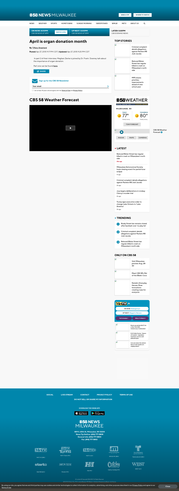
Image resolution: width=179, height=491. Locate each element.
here (55, 66)
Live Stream (67, 395)
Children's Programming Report (101, 482)
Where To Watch (142, 15)
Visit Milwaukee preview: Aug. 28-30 (139, 263)
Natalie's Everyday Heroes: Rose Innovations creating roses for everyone (139, 287)
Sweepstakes (102, 23)
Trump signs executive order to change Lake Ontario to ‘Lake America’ (129, 204)
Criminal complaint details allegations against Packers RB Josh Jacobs (139, 50)
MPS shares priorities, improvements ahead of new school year (137, 82)
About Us (135, 23)
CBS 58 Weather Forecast (160, 131)
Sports (54, 23)
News (31, 23)
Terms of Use (66, 91)
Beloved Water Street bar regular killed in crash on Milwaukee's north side (139, 65)
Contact (84, 395)
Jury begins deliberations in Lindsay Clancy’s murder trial (131, 192)
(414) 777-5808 (97, 434)
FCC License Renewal (80, 482)
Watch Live (60, 32)
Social (50, 395)
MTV (124, 23)
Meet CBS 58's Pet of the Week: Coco (139, 274)
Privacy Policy (77, 91)
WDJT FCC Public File (68, 482)
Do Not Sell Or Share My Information (93, 399)
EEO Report (90, 482)
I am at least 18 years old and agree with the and (58, 91)
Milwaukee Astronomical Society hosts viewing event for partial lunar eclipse (131, 169)
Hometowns (66, 23)
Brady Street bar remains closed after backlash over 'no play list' (134, 224)
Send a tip (125, 15)
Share (43, 71)
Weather (43, 23)
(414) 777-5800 (95, 437)
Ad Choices (113, 482)
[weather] (119, 116)
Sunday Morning (84, 23)
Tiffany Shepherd (39, 48)
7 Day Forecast (132, 124)
